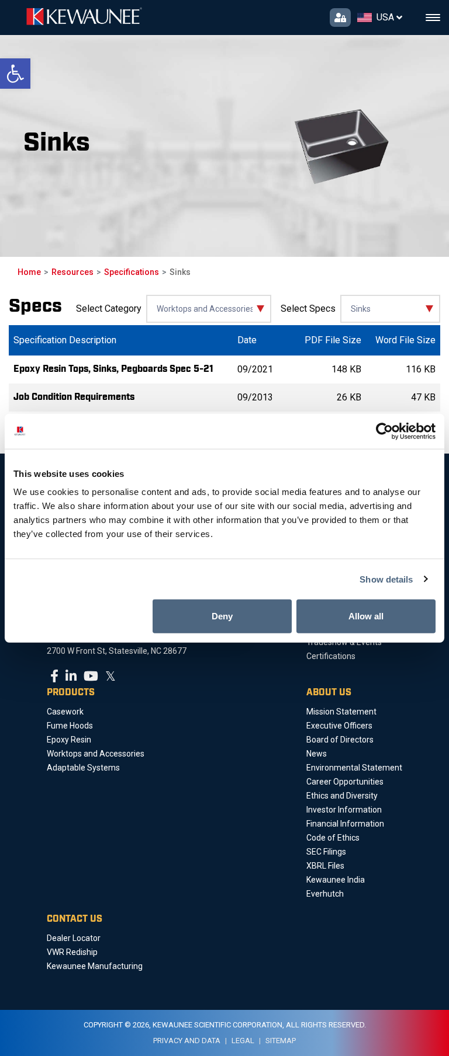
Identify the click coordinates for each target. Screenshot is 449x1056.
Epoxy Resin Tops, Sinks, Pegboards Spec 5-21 (113, 369)
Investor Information (344, 809)
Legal (243, 1040)
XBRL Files (325, 865)
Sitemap (280, 1040)
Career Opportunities (345, 781)
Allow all (366, 616)
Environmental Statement (354, 767)
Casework (65, 711)
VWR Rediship (72, 952)
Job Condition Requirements (73, 397)
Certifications (330, 656)
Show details (386, 579)
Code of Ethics (333, 837)
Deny (222, 616)
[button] (15, 73)
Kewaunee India (335, 879)
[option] (236, 146)
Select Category (108, 308)
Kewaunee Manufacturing (95, 966)
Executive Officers (339, 725)
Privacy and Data (186, 1040)
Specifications (131, 272)
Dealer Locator (74, 938)
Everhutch (325, 893)
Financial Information (345, 823)
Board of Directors (340, 739)
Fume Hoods (70, 725)
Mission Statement (341, 711)
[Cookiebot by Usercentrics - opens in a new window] (384, 431)
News (316, 753)
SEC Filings (326, 851)
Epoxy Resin (69, 739)
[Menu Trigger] (433, 18)
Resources (72, 272)
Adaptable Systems (83, 767)
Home (29, 272)
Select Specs (308, 308)
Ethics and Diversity (342, 795)
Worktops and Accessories (95, 753)
